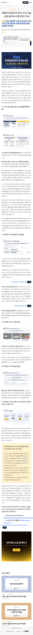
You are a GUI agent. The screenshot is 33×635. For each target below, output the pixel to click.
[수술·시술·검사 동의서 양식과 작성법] (16, 584)
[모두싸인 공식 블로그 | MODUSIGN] (7, 2)
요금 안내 (18, 631)
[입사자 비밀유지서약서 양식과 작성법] (16, 611)
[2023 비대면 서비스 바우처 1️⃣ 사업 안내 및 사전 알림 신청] (16, 41)
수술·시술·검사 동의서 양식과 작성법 (14, 596)
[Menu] (31, 2)
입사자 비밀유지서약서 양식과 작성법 (14, 623)
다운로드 (29, 282)
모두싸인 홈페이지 (10, 631)
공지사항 (11, 9)
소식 (15, 9)
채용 (23, 631)
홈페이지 (25, 2)
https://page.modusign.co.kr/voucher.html (18, 518)
